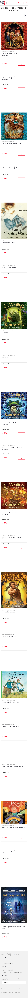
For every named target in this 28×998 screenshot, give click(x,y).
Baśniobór (5, 333)
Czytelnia (18, 988)
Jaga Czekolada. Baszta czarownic (13, 827)
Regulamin (17, 992)
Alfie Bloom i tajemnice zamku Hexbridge (11, 54)
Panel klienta (4, 992)
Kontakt (4, 957)
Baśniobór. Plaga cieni (9, 612)
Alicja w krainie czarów (9, 243)
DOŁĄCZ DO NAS (18, 954)
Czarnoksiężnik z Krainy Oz (10, 702)
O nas (12, 988)
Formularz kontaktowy (7, 963)
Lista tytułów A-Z (5, 988)
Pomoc (10, 996)
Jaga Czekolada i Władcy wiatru (12, 766)
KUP (21, 64)
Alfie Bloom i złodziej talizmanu (11, 143)
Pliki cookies (4, 996)
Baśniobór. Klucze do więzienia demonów (11, 513)
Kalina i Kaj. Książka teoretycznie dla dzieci (13, 927)
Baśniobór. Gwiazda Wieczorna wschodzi (12, 423)
